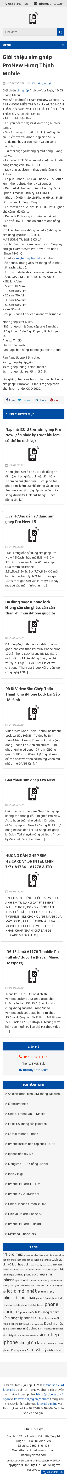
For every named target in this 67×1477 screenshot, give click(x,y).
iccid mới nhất (22, 1291)
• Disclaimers (26, 1460)
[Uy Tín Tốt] (33, 18)
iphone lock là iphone (32, 1305)
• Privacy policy (42, 1460)
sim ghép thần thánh (49, 1343)
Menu (7, 45)
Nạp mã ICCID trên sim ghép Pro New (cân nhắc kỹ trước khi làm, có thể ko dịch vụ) (33, 435)
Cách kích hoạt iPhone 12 (25, 1134)
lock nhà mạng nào (34, 1324)
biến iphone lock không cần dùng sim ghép (44, 1255)
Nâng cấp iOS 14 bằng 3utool (28, 1164)
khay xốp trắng (47, 1403)
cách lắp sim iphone (41, 1260)
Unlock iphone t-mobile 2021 (27, 1204)
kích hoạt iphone (18, 1317)
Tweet (27, 400)
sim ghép (22, 90)
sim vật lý (37, 1349)
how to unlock (37, 1280)
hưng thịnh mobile (53, 1280)
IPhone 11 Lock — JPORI (24, 1224)
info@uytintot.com (51, 3)
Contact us (13, 1460)
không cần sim (50, 1312)
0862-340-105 (18, 3)
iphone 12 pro (43, 1298)
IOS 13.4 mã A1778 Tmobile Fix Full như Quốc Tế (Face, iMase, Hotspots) (32, 957)
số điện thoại (54, 1350)
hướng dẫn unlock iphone (36, 1285)
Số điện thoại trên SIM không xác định (34, 1093)
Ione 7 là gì (15, 1174)
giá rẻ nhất (22, 1280)
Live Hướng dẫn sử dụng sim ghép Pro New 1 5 (29, 519)
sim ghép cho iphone (28, 1335)
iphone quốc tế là (29, 1312)
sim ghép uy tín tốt (27, 258)
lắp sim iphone (9, 1329)
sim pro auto (20, 1350)
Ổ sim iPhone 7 (18, 1104)
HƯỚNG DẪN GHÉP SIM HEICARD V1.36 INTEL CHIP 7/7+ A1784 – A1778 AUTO (29, 861)
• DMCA (55, 1460)
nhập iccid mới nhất (53, 1328)
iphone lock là (13, 1305)
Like (12, 400)
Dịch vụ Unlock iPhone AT (25, 1214)
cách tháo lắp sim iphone (41, 1265)
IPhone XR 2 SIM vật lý (23, 1194)
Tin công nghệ (41, 83)
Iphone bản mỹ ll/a (20, 1154)
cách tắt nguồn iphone (30, 1269)
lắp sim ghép (53, 1323)
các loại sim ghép (50, 1269)
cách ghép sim (23, 1260)
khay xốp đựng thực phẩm (31, 1399)
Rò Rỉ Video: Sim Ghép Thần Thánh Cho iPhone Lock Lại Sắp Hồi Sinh (32, 694)
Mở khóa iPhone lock (22, 1234)
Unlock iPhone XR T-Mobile (26, 1114)
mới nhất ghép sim (30, 1328)
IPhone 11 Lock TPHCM (24, 1184)
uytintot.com (34, 1450)
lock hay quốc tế (17, 1324)
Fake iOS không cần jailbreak (27, 1124)
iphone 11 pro (45, 1291)
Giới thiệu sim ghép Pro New (30, 780)
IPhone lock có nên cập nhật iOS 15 (31, 1144)
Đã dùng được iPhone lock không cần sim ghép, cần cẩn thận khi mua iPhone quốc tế (30, 607)
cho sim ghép (9, 1260)
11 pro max (13, 1254)
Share (43, 400)
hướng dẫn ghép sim (14, 1285)
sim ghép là (29, 1342)
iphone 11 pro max (19, 1297)
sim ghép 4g (10, 1335)
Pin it (57, 400)
